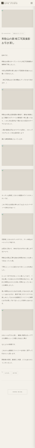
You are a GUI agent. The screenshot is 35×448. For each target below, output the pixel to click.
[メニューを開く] (32, 3)
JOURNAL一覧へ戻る (17, 391)
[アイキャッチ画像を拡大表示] (17, 18)
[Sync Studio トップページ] (9, 3)
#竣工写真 (15, 373)
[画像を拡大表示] (17, 99)
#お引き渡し (7, 373)
